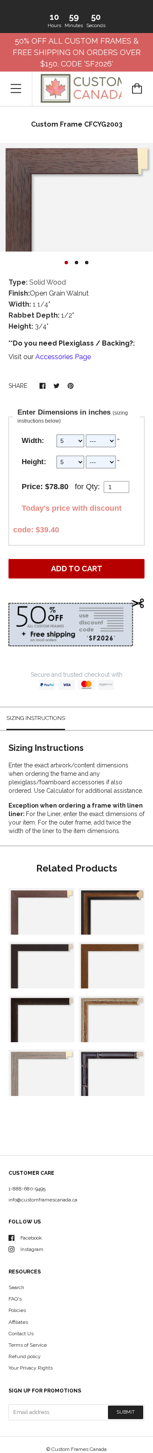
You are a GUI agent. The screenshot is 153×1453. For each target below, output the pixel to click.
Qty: (93, 486)
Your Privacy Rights (30, 1368)
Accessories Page (63, 357)
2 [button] (76, 262)
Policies (17, 1310)
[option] (76, 197)
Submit (125, 1412)
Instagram (31, 1249)
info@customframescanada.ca (42, 1200)
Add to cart (76, 568)
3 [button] (86, 262)
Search (16, 1287)
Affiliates (18, 1322)
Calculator (61, 790)
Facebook (31, 1238)
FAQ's (15, 1299)
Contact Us (21, 1334)
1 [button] (66, 262)
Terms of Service (27, 1345)
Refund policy (24, 1356)
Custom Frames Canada (79, 1449)
